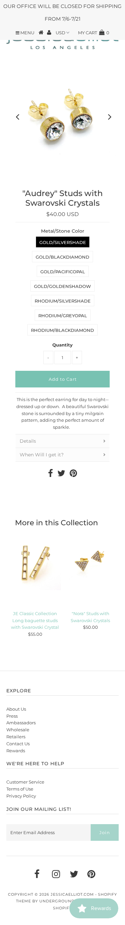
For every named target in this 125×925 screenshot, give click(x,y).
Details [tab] (28, 441)
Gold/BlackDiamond (62, 257)
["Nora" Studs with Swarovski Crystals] (90, 564)
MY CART (93, 32)
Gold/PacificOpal (62, 271)
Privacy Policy (21, 796)
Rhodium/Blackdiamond (62, 330)
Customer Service (25, 782)
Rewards (15, 750)
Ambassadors (21, 722)
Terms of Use (19, 789)
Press (12, 716)
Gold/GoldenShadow (62, 286)
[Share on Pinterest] (73, 474)
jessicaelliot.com (72, 894)
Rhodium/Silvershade (63, 301)
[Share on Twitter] (61, 474)
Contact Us (18, 743)
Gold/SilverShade (62, 242)
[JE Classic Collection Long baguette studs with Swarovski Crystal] (35, 564)
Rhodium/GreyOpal (62, 315)
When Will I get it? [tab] (42, 455)
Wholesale (17, 729)
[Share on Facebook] (50, 474)
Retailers (15, 736)
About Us (16, 709)
